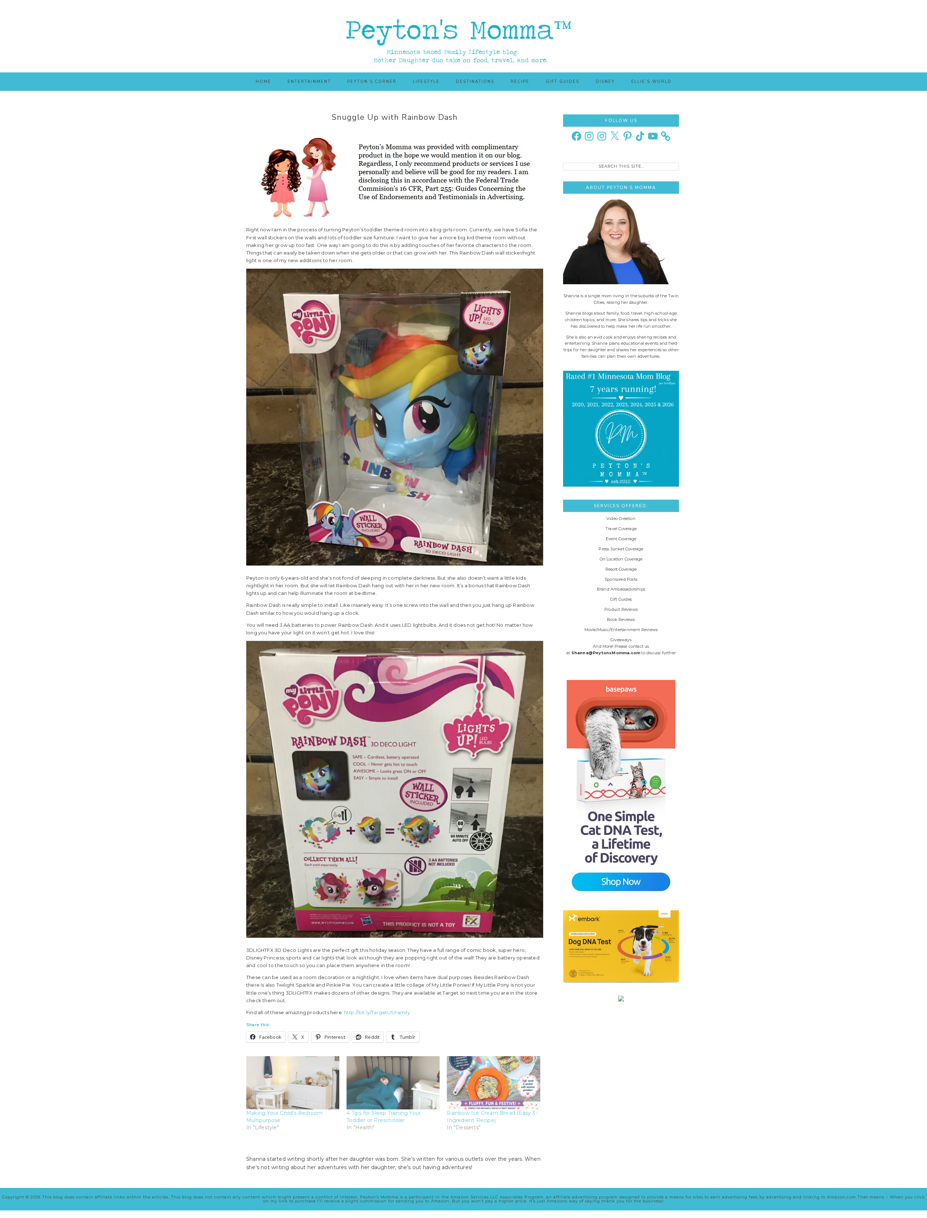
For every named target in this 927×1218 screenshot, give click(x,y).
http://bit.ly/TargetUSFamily (377, 1012)
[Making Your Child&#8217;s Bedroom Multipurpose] (292, 1082)
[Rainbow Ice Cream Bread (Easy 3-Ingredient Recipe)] (493, 1082)
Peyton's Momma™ (463, 36)
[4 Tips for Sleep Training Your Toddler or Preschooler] (393, 1082)
